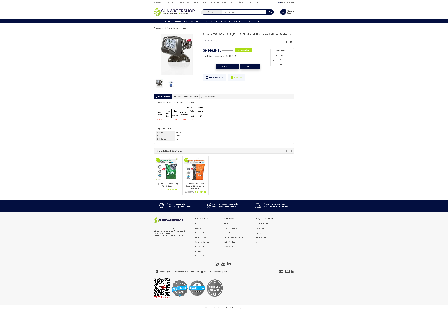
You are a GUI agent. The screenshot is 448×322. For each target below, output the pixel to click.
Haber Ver (279, 60)
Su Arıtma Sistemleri (202, 242)
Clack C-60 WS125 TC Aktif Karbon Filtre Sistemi (176, 102)
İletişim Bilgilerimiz (230, 228)
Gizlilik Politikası (229, 242)
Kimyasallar (199, 246)
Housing (198, 228)
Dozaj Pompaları (201, 237)
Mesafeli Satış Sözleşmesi (233, 237)
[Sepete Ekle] (227, 66)
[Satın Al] (250, 66)
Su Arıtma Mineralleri (202, 256)
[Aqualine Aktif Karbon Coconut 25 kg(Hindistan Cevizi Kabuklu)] (195, 169)
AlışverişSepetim (290, 12)
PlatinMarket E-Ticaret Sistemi (217, 308)
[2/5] (207, 41)
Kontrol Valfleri (200, 233)
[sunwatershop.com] (174, 15)
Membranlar (199, 251)
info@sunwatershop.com (215, 272)
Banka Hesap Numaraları (233, 233)
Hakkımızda (228, 223)
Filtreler (198, 223)
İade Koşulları (229, 246)
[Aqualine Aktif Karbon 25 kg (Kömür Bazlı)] (167, 169)
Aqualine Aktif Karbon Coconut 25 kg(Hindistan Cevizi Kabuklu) (195, 186)
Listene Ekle (280, 55)
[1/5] (205, 41)
